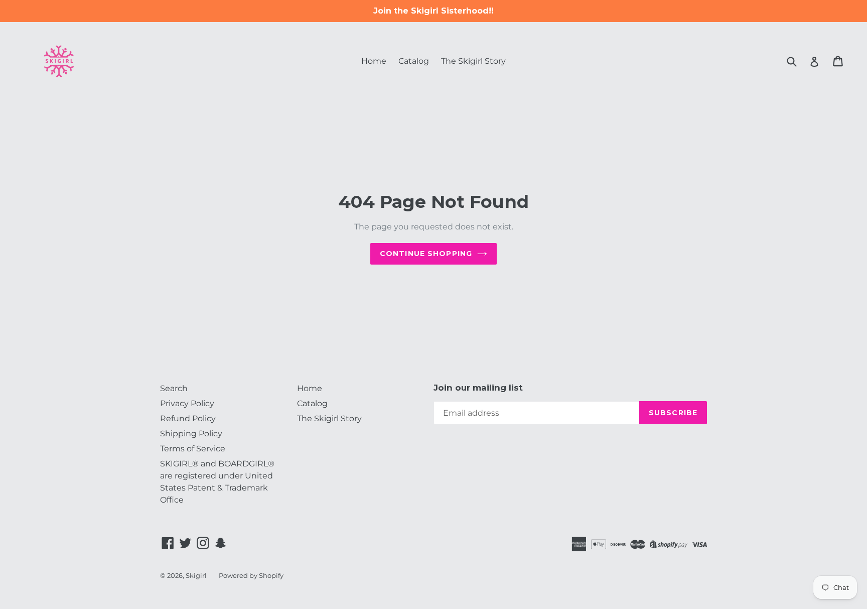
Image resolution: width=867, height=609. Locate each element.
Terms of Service (192, 448)
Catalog (413, 61)
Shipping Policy (191, 433)
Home (373, 61)
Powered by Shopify (251, 575)
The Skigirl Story (473, 61)
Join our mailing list (478, 388)
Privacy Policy (187, 403)
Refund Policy (188, 418)
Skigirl (196, 575)
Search (174, 388)
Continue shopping (426, 253)
